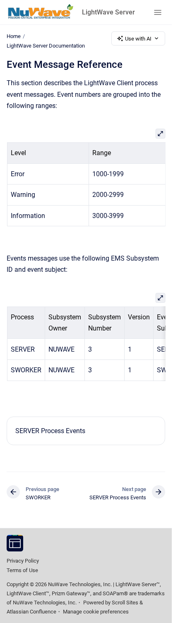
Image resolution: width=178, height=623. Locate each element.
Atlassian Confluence (31, 612)
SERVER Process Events (50, 431)
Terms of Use (22, 570)
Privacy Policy (23, 561)
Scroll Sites (125, 602)
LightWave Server (108, 12)
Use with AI (138, 39)
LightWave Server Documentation (46, 46)
